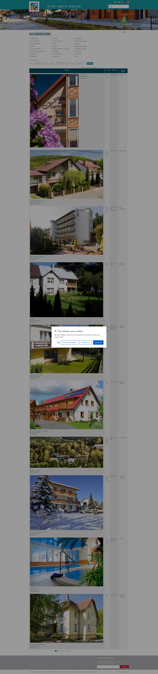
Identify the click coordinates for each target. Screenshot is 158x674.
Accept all (98, 342)
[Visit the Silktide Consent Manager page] (58, 342)
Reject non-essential (69, 342)
